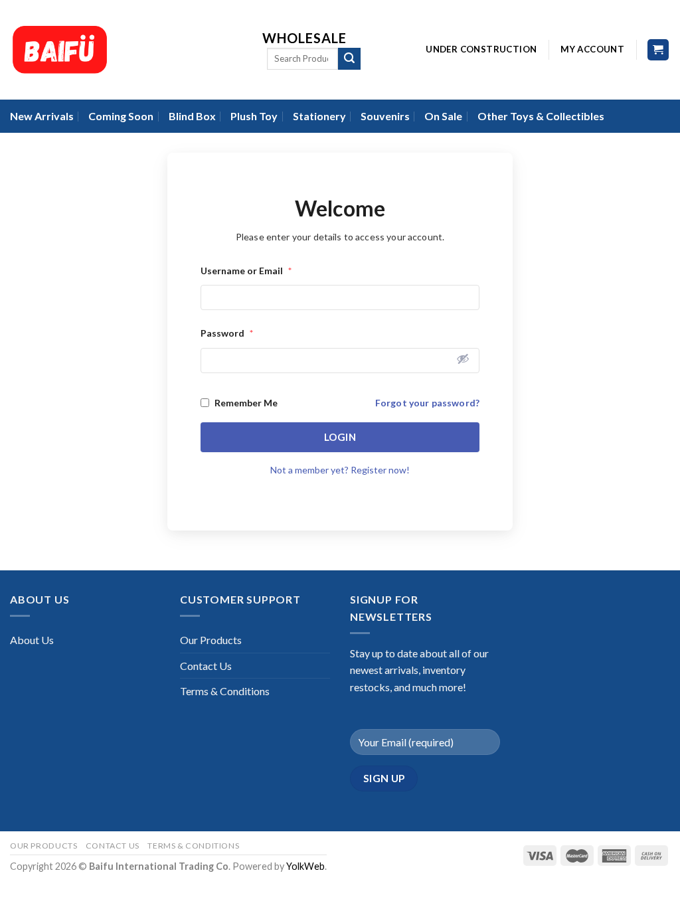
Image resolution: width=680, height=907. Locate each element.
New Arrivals (42, 116)
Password (227, 333)
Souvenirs (385, 116)
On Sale (443, 116)
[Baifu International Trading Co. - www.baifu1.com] (126, 50)
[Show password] (462, 358)
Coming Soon (120, 116)
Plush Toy (254, 116)
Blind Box (192, 116)
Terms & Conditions (225, 691)
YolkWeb (305, 866)
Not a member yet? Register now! (340, 469)
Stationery (319, 116)
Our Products (211, 639)
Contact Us (206, 665)
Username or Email (246, 270)
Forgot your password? (427, 402)
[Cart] (658, 50)
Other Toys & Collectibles (540, 116)
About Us (32, 639)
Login (340, 437)
